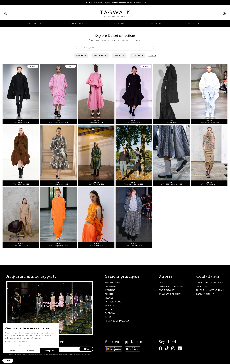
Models (109, 294)
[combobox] (81, 56)
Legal (162, 283)
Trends (109, 298)
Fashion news (113, 302)
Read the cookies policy (16, 342)
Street (108, 309)
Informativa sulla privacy (82, 354)
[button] (7, 361)
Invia (86, 349)
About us (201, 287)
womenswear (113, 283)
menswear (111, 287)
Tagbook (110, 313)
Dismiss (12, 350)
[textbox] (81, 56)
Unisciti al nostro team (210, 290)
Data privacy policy (170, 294)
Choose (30, 350)
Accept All (49, 350)
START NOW (141, 2)
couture (110, 290)
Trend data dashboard (209, 283)
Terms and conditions (171, 287)
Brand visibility (205, 294)
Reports (109, 306)
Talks (108, 317)
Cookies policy (167, 290)
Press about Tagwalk (117, 321)
